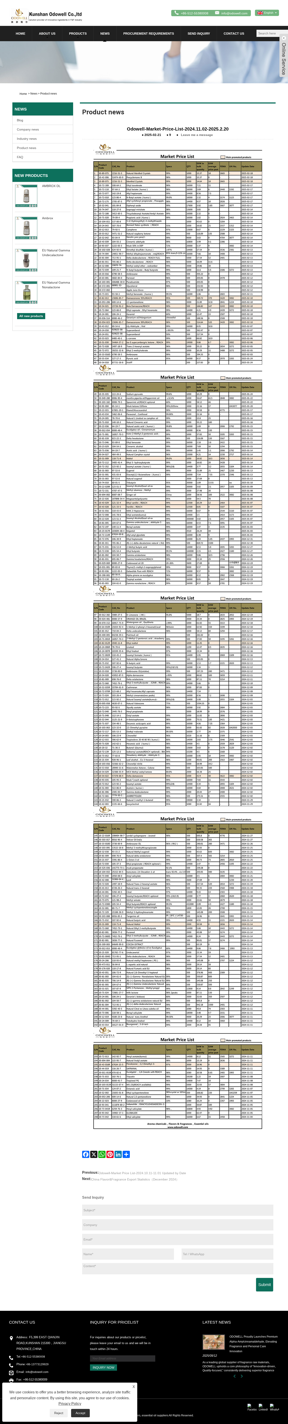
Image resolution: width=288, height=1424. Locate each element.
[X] (93, 1154)
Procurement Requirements (148, 33)
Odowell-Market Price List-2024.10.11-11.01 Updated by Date (142, 1173)
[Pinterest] (110, 1154)
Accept (80, 1413)
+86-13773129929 (37, 1364)
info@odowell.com (234, 13)
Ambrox (47, 218)
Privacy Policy (69, 1404)
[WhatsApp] (102, 1154)
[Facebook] (85, 1154)
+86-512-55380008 (33, 1356)
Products (78, 33)
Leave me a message (197, 135)
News (105, 33)
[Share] (126, 1154)
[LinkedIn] (118, 1154)
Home (20, 33)
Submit (264, 1284)
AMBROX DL (51, 186)
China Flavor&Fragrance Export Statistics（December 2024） (135, 1179)
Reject (58, 1413)
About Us (47, 33)
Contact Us (234, 33)
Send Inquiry (199, 33)
